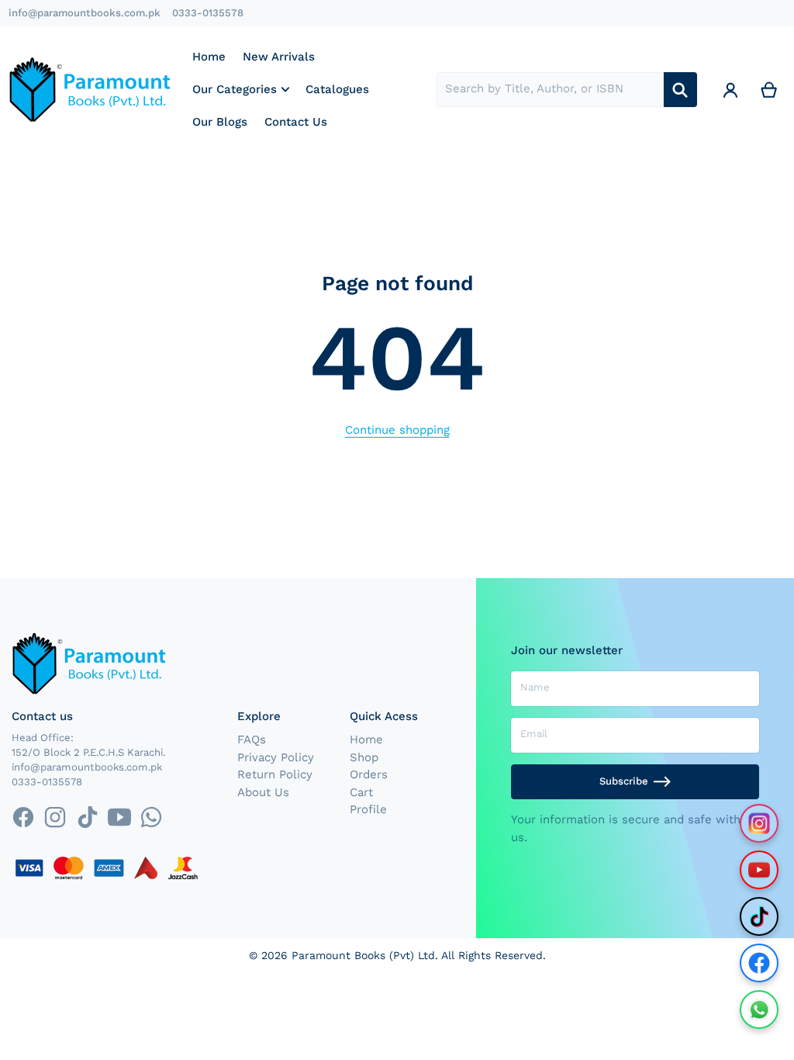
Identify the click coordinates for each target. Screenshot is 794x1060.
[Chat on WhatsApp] (759, 1009)
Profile (368, 809)
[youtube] (119, 817)
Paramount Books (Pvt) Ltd (363, 955)
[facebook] (23, 817)
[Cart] (769, 89)
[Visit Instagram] (759, 823)
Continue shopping (397, 430)
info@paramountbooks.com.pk (85, 13)
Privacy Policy (275, 757)
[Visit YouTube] (759, 869)
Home (366, 740)
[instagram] (55, 817)
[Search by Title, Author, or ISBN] (680, 89)
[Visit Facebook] (759, 963)
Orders (369, 774)
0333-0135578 (207, 13)
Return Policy (274, 774)
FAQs (251, 740)
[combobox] (550, 89)
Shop (364, 757)
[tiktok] (87, 817)
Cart (361, 792)
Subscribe (623, 781)
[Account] (730, 89)
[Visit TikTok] (759, 916)
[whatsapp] (151, 817)
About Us (263, 792)
